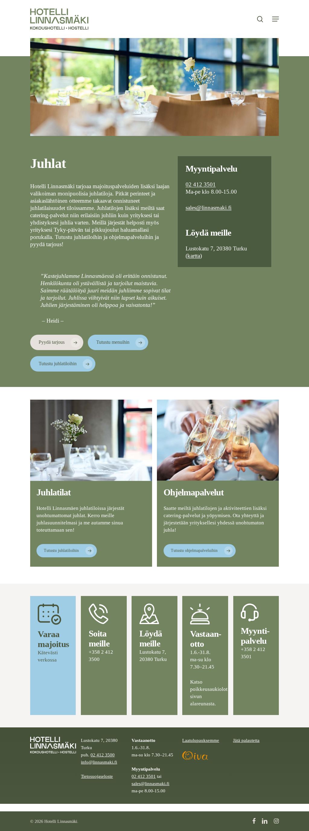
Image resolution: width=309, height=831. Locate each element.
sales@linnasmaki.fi (208, 208)
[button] (275, 19)
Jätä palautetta (246, 740)
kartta (193, 256)
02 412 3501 (201, 184)
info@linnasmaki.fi (99, 762)
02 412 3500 (103, 754)
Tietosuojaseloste (97, 776)
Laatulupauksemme (200, 740)
